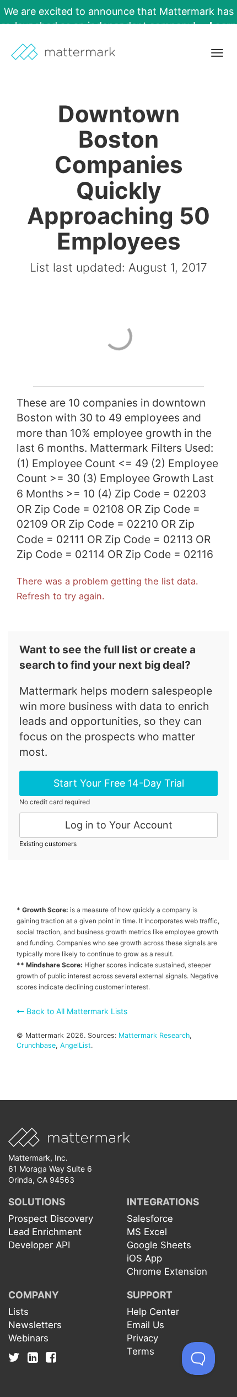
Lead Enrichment (45, 1231)
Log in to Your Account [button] (119, 825)
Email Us (145, 1324)
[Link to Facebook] (51, 1356)
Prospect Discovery (50, 1218)
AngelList (75, 1045)
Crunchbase (36, 1045)
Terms (140, 1351)
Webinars (28, 1338)
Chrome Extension (167, 1271)
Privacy (142, 1338)
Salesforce (150, 1218)
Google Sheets (159, 1244)
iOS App (144, 1258)
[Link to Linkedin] (36, 1356)
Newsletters (35, 1324)
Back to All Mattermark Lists (75, 1011)
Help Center (153, 1311)
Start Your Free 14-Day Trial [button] (118, 783)
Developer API (39, 1244)
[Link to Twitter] (16, 1356)
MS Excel (147, 1231)
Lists (18, 1311)
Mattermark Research (154, 1035)
